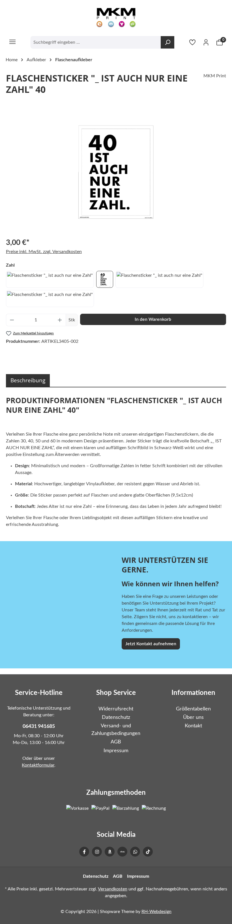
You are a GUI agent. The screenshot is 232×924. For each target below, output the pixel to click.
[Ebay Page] (122, 852)
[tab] (28, 380)
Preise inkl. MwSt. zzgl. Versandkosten (44, 251)
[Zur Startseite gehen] (116, 18)
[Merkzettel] (192, 42)
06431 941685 (39, 726)
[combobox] (96, 42)
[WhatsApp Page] (135, 852)
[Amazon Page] (110, 852)
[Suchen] (167, 42)
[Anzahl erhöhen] (60, 320)
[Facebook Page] (84, 852)
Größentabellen (193, 708)
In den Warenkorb (153, 319)
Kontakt (193, 725)
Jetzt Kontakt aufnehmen (150, 644)
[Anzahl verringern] (12, 320)
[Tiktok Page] (148, 852)
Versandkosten (112, 889)
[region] (116, 172)
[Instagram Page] (97, 852)
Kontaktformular (38, 765)
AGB (116, 741)
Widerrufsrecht (115, 708)
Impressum (116, 750)
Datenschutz (116, 717)
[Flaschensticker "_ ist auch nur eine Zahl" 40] (115, 172)
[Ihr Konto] (206, 42)
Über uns (193, 717)
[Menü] (12, 41)
